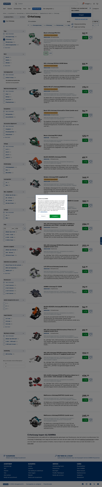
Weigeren (43, 216)
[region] (51, 207)
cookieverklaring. (43, 211)
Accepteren (55, 216)
